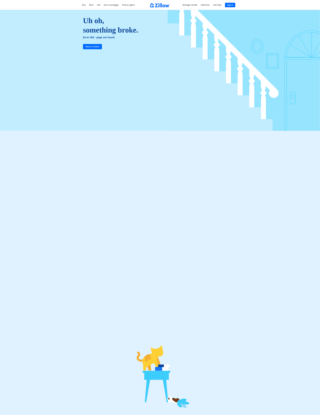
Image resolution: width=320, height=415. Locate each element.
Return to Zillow (92, 47)
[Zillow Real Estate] (160, 5)
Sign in (230, 5)
